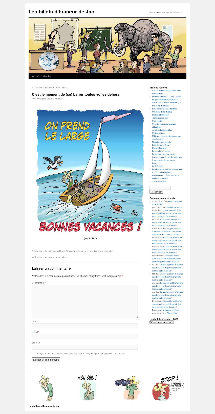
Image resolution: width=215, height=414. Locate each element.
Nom (35, 321)
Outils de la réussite (160, 178)
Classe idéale (157, 120)
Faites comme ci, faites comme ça (165, 175)
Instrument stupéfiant (160, 114)
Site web (36, 342)
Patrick (59, 98)
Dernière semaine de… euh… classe (50, 87)
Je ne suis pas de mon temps (163, 160)
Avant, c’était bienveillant (162, 129)
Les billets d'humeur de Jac (61, 11)
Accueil (35, 76)
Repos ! (155, 163)
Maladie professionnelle (161, 142)
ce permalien (107, 250)
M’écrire (47, 76)
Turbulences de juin (160, 117)
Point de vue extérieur (160, 145)
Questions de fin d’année (162, 111)
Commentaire (39, 282)
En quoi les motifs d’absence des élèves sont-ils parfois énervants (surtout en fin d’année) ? (167, 102)
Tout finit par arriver (174, 207)
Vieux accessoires (159, 181)
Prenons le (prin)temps (161, 151)
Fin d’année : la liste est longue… (165, 108)
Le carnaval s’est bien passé (163, 154)
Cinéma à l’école (158, 132)
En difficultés (157, 166)
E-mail (35, 331)
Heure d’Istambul (159, 148)
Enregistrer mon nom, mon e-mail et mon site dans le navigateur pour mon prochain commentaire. (80, 353)
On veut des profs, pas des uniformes (167, 157)
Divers (62, 250)
